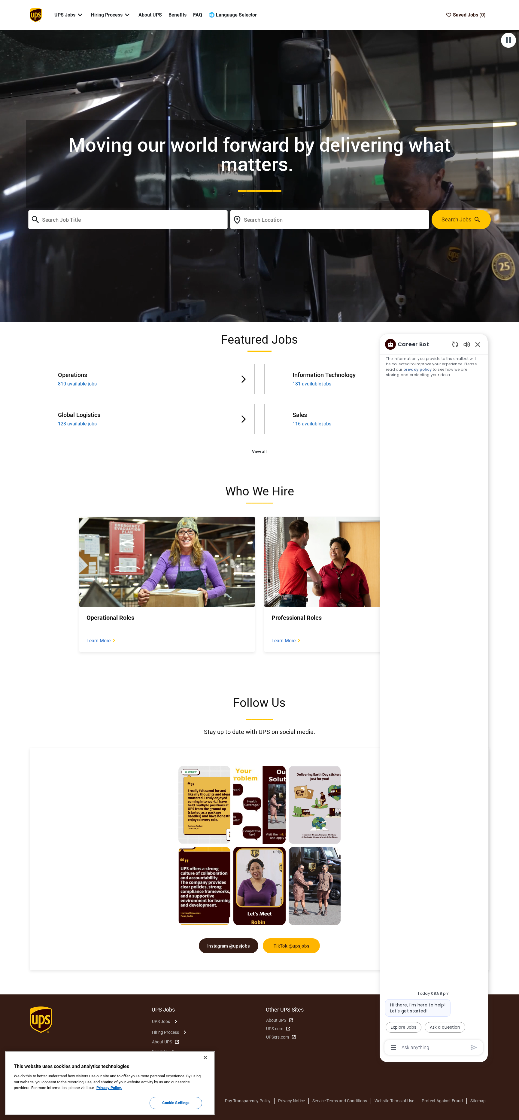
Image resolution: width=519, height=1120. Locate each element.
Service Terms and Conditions (339, 1100)
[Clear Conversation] (455, 344)
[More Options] (393, 1047)
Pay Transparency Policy (248, 1100)
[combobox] (127, 219)
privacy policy (417, 369)
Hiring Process (165, 1032)
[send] (474, 1047)
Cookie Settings (176, 1102)
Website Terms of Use (394, 1100)
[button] (259, 452)
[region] (434, 695)
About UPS (150, 15)
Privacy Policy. (109, 1087)
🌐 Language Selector (233, 15)
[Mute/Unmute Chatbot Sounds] (466, 344)
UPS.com (274, 1029)
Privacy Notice (291, 1100)
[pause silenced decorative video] (508, 40)
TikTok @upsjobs (291, 946)
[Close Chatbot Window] (478, 344)
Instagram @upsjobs (228, 946)
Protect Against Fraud (442, 1100)
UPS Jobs (161, 1021)
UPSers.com (277, 1037)
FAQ (197, 15)
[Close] (205, 1057)
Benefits (177, 15)
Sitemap (478, 1100)
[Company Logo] (36, 14)
